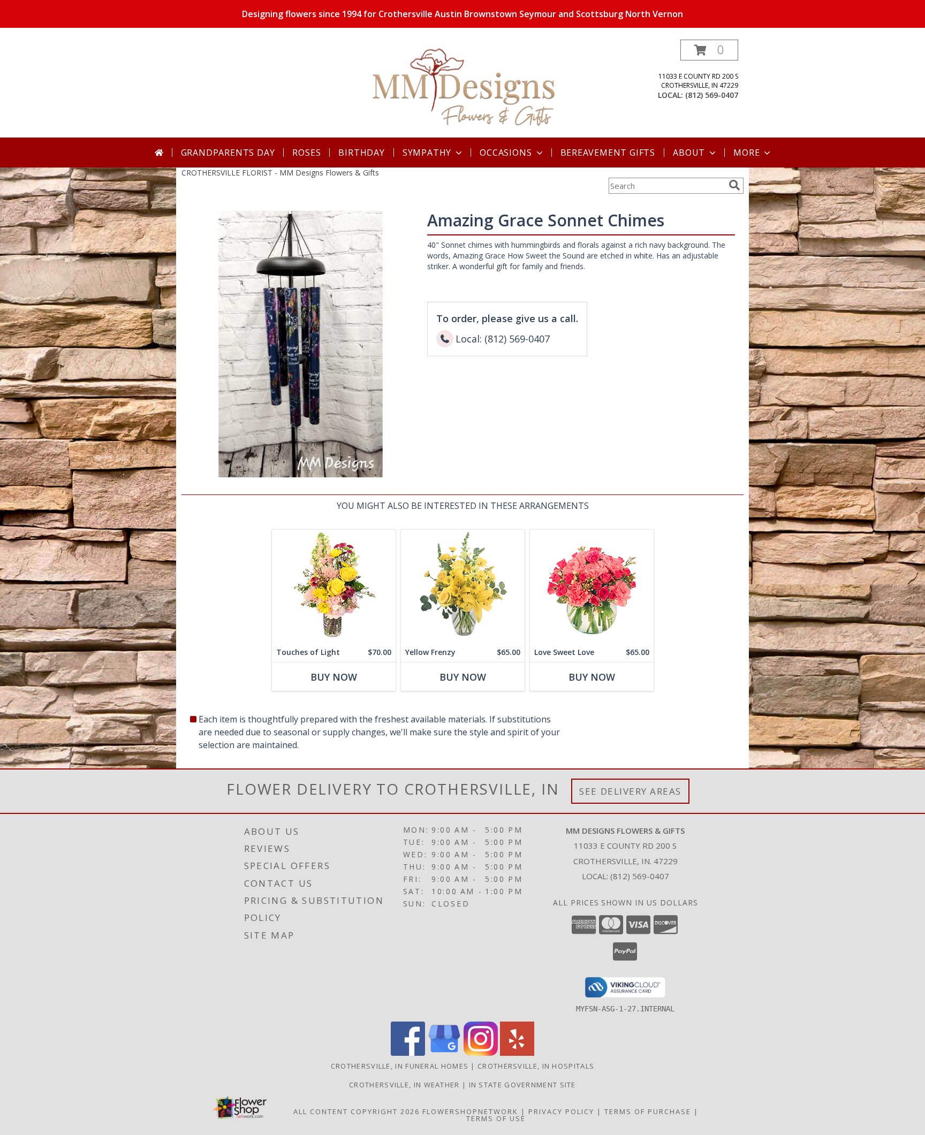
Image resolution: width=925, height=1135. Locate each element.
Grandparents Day (228, 152)
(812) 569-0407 (711, 95)
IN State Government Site (522, 1085)
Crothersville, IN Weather (404, 1085)
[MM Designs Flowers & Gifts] (463, 88)
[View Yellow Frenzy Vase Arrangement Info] (463, 586)
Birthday (361, 152)
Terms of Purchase (647, 1111)
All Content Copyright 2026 (356, 1111)
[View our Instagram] (481, 1053)
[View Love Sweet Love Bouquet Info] (592, 586)
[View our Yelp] (517, 1053)
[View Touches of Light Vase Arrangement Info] (334, 586)
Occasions (506, 152)
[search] (734, 185)
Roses (306, 152)
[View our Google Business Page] (444, 1053)
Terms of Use (496, 1118)
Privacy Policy (561, 1111)
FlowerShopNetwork (470, 1111)
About (689, 152)
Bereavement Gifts (608, 152)
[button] (709, 50)
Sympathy (427, 152)
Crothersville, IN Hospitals (535, 1066)
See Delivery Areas (630, 791)
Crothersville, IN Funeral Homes (399, 1066)
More (746, 152)
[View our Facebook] (408, 1053)
